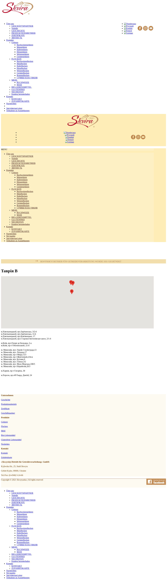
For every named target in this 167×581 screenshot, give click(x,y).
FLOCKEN (16, 59)
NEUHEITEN (17, 92)
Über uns (10, 154)
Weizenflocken (23, 71)
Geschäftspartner (8, 413)
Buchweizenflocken (25, 61)
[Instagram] (145, 28)
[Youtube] (150, 28)
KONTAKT (16, 99)
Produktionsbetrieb (9, 404)
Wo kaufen (10, 236)
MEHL (14, 80)
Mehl (3, 431)
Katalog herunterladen (20, 94)
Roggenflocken (23, 75)
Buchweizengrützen (25, 45)
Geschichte (5, 400)
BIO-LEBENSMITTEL (21, 87)
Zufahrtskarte (6, 457)
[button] (71, 291)
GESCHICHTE (18, 31)
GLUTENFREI (18, 89)
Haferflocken (22, 66)
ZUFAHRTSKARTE (20, 101)
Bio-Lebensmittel (8, 435)
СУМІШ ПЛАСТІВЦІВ (27, 78)
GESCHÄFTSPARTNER (22, 26)
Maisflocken (22, 64)
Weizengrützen (23, 54)
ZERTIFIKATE (18, 35)
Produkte (10, 170)
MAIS (19, 85)
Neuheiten (5, 444)
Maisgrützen (22, 47)
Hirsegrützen (22, 52)
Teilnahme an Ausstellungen (17, 241)
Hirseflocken (22, 68)
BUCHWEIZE (23, 82)
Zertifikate (5, 409)
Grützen (14, 42)
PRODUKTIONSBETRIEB (23, 33)
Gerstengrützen (23, 56)
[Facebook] (140, 28)
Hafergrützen (22, 49)
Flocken (4, 426)
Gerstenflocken (23, 73)
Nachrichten (11, 234)
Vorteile (14, 28)
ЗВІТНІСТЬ (16, 38)
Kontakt (9, 227)
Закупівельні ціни (14, 238)
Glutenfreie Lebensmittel (11, 440)
